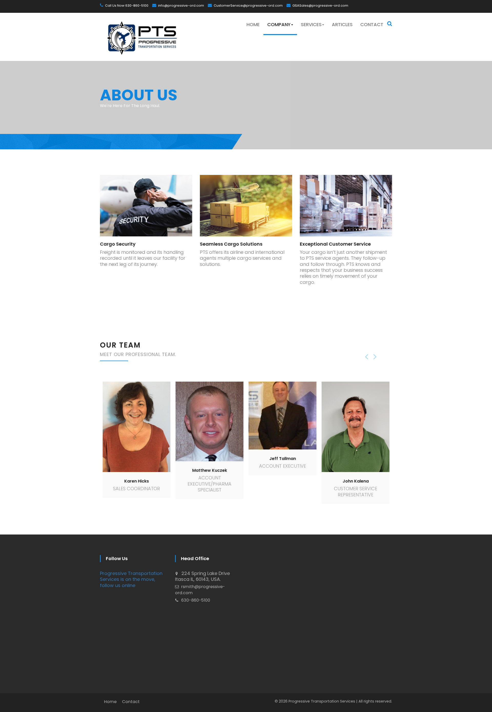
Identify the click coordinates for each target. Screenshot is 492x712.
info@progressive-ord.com (180, 5)
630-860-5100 (195, 600)
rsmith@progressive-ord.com (200, 590)
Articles (342, 24)
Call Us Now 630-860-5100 (126, 5)
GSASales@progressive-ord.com (320, 5)
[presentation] (369, 356)
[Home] (141, 37)
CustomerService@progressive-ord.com (248, 5)
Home (253, 24)
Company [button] (279, 24)
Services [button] (311, 24)
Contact (371, 24)
